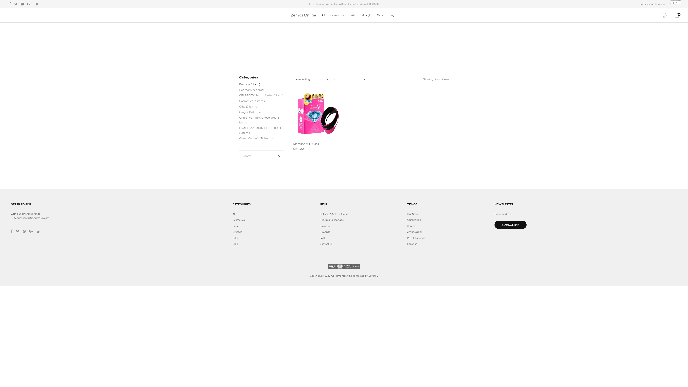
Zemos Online (303, 15)
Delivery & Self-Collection (334, 213)
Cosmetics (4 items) (252, 101)
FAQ (322, 237)
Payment (325, 225)
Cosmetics (337, 15)
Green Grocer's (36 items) (256, 138)
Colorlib (373, 275)
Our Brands (414, 219)
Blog (391, 15)
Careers (411, 225)
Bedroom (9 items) (251, 90)
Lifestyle (366, 15)
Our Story (412, 213)
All (323, 15)
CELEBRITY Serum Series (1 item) (261, 95)
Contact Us (326, 243)
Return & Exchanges (331, 219)
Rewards (325, 231)
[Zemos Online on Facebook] (10, 4)
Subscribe (510, 224)
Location (412, 243)
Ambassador (414, 231)
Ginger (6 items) (250, 112)
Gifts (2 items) (248, 106)
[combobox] (675, 2)
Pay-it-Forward (416, 237)
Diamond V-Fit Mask (306, 143)
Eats (352, 15)
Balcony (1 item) (249, 84)
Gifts (380, 15)
